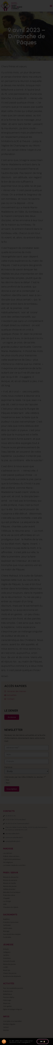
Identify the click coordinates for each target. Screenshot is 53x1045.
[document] (26, 522)
